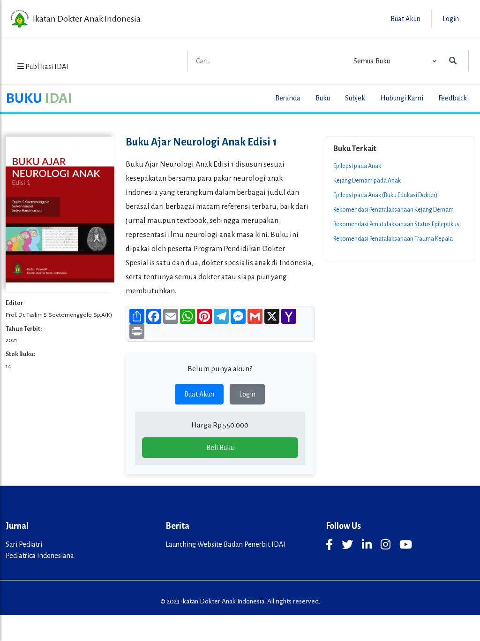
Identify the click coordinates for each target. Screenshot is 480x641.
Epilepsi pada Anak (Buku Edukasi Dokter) (385, 195)
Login (247, 394)
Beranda (287, 98)
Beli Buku (220, 447)
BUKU (39, 98)
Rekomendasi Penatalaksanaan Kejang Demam (393, 209)
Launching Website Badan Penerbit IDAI (225, 544)
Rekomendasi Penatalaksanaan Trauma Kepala (393, 239)
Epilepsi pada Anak (357, 166)
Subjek (355, 98)
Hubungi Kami (401, 98)
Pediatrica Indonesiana (40, 555)
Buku (322, 98)
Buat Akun (199, 394)
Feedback (452, 98)
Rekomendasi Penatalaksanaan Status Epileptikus (396, 224)
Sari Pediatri (24, 544)
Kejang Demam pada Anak (367, 180)
